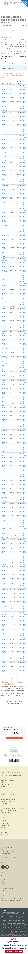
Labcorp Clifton (5, 181)
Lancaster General (5, 806)
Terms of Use (12, 888)
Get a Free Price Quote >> (14, 738)
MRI (2, 788)
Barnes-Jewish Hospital (6, 797)
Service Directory (5, 875)
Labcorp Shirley (5, 559)
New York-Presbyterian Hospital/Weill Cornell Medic (12, 808)
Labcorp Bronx (5, 124)
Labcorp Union (5, 635)
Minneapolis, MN (5, 825)
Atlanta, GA (3, 820)
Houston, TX (4, 822)
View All (14, 678)
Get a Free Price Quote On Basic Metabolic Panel (14, 702)
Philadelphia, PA (4, 827)
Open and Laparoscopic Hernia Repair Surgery (11, 775)
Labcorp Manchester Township (4, 352)
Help (2, 885)
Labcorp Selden (5, 555)
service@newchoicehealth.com (8, 857)
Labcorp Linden (5, 324)
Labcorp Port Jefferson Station (4, 528)
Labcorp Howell (5, 274)
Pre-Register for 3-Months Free (13, 951)
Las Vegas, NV (4, 823)
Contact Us (6, 885)
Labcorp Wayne (5, 655)
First (4, 675)
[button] (14, 944)
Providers (3, 879)
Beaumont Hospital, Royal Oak (8, 799)
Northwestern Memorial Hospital (8, 810)
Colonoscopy (4, 784)
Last (24, 675)
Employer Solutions (5, 886)
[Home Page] (14, 2)
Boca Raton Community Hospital (8, 801)
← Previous (10, 675)
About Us (3, 883)
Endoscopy (11, 784)
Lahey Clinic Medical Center (7, 805)
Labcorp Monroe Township (4, 377)
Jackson (3, 27)
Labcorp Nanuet (5, 388)
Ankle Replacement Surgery (7, 778)
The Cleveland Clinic (5, 812)
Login (2, 890)
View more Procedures (6, 789)
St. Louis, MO (4, 832)
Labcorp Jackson (11, 16)
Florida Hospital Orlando (6, 803)
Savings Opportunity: (9, 729)
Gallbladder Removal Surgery (7, 777)
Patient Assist (4, 877)
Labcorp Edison (5, 208)
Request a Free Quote (19, 697)
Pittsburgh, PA (4, 829)
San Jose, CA (4, 831)
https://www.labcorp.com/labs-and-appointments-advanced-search (8, 30)
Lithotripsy (3, 786)
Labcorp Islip (4, 285)
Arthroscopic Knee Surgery (7, 780)
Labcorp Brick (5, 112)
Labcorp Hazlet (5, 262)
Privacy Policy (4, 888)
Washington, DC (4, 834)
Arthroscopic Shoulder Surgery (8, 782)
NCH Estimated (8, 727)
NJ (6, 27)
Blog (2, 881)
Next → (19, 675)
